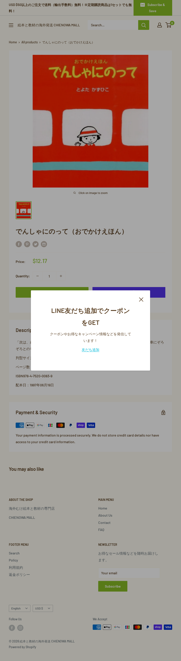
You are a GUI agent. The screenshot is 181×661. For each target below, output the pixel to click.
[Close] (141, 299)
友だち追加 (90, 349)
